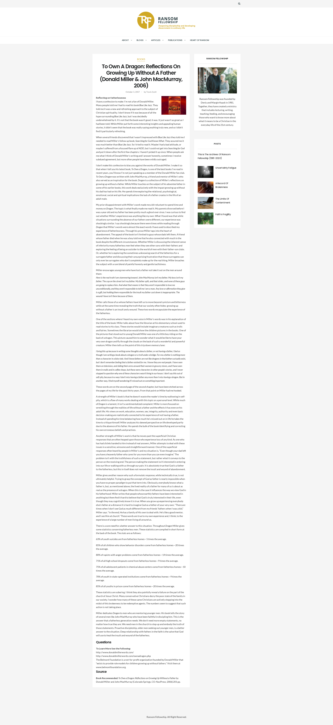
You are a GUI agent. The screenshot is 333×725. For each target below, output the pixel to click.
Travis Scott (151, 92)
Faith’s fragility (223, 214)
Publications (175, 40)
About (125, 40)
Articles (155, 40)
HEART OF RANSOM (199, 40)
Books (141, 59)
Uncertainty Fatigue (225, 167)
